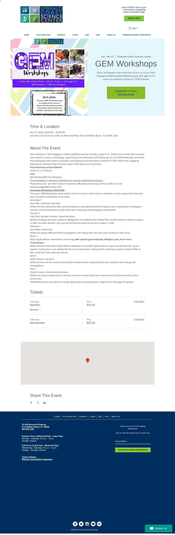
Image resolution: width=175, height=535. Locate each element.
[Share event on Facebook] (31, 403)
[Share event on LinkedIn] (44, 403)
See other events (126, 94)
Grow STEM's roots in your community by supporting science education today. (134, 9)
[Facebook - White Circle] (75, 523)
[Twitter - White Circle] (81, 523)
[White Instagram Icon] (87, 523)
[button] (134, 28)
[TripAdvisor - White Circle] (99, 523)
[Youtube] (93, 523)
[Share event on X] (38, 403)
